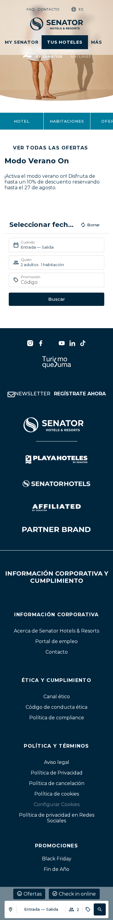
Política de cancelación (56, 783)
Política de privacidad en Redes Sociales (56, 817)
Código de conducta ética (56, 707)
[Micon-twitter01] (51, 343)
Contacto (48, 9)
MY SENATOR (22, 42)
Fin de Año (56, 869)
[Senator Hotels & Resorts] (30, 343)
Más (96, 42)
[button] (100, 909)
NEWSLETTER (60, 394)
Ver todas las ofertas (50, 148)
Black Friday (56, 858)
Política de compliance (56, 717)
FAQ (31, 9)
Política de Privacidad (57, 772)
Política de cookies (56, 793)
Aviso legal (56, 762)
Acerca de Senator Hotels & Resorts (56, 630)
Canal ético (56, 696)
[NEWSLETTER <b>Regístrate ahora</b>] (11, 394)
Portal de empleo (56, 641)
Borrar (93, 224)
